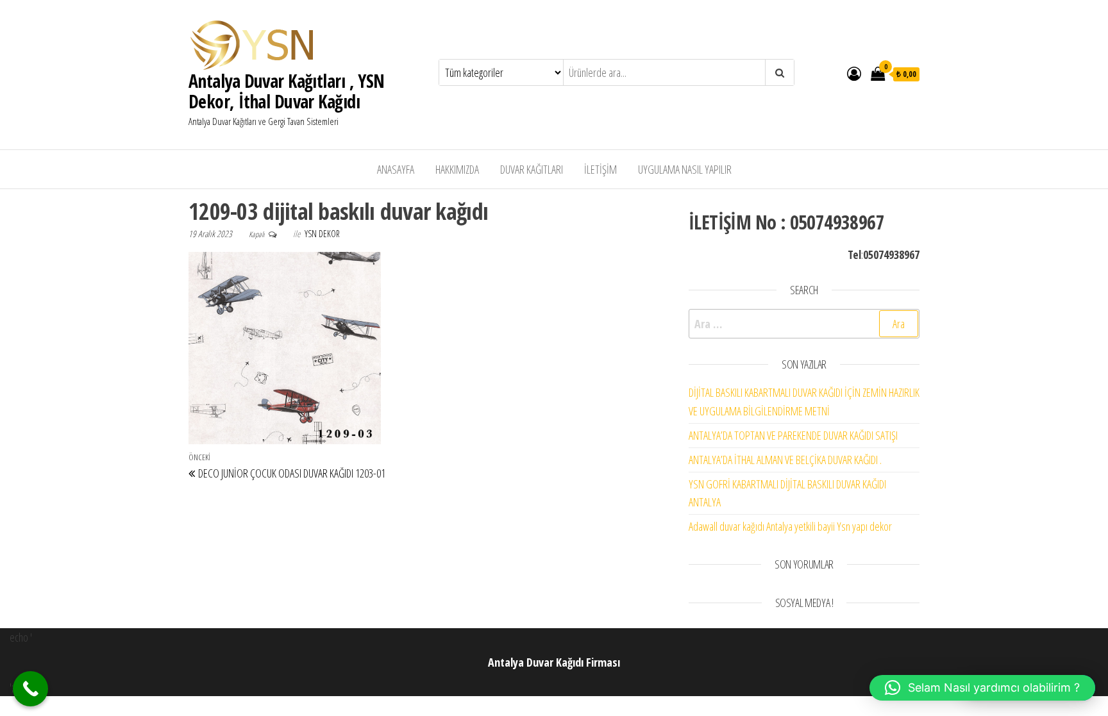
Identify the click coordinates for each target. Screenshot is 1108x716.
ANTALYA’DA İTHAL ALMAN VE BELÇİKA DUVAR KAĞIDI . (785, 459)
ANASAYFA (395, 169)
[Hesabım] (854, 73)
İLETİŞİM (600, 169)
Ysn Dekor (322, 234)
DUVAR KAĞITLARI (531, 169)
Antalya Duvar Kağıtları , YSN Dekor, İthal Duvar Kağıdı (287, 91)
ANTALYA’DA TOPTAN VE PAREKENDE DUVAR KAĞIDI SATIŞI (793, 435)
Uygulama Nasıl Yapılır (685, 169)
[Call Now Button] (30, 688)
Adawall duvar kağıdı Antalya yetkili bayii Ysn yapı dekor (790, 526)
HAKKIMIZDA (457, 169)
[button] (982, 688)
